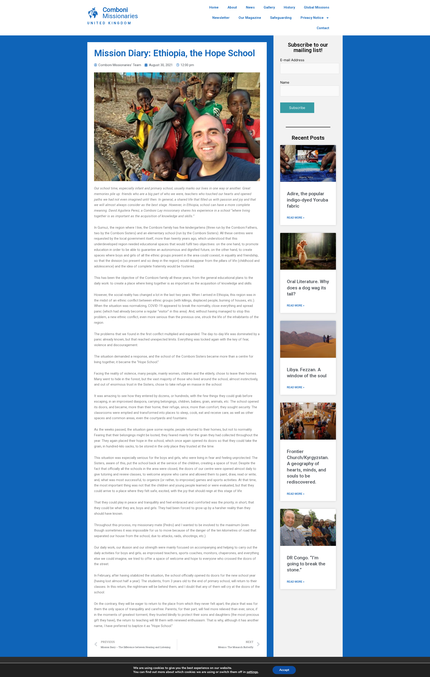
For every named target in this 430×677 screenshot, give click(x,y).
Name (284, 82)
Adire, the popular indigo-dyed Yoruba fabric (307, 200)
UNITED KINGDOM (109, 23)
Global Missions (316, 7)
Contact (323, 28)
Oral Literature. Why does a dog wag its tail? (308, 288)
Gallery (269, 7)
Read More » (295, 217)
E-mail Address (292, 60)
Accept (284, 670)
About (232, 7)
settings (252, 672)
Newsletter (221, 18)
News (250, 7)
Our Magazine (250, 18)
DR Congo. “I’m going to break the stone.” (306, 564)
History (289, 7)
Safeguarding (281, 18)
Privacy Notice (312, 18)
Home (214, 7)
